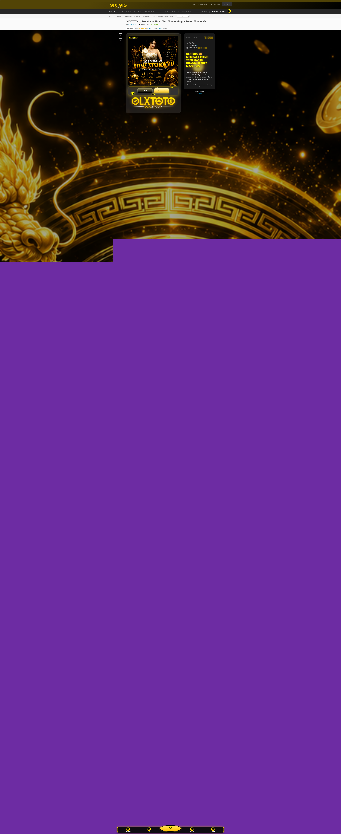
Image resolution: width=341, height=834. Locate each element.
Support (165, 28)
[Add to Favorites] (120, 35)
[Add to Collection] (120, 40)
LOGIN (145, 91)
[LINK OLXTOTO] (153, 61)
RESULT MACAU (147, 16)
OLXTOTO (111, 16)
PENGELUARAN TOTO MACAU (160, 16)
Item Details (130, 28)
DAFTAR (161, 91)
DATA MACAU (119, 16)
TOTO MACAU (128, 16)
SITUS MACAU (137, 16)
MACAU (172, 16)
